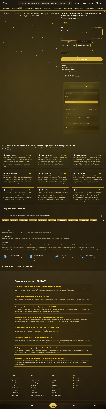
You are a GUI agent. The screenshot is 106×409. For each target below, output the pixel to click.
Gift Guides (15, 378)
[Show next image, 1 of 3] (56, 48)
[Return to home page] (9, 3)
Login (32, 406)
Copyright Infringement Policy (25, 266)
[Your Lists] (97, 3)
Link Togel (15, 390)
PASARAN (67, 91)
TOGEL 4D (100, 8)
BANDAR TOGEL (79, 8)
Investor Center (35, 380)
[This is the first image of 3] (6, 48)
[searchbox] (53, 216)
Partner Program (35, 383)
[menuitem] (6, 8)
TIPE (83, 91)
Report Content (9, 266)
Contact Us (55, 392)
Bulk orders (15, 395)
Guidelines (54, 385)
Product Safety (56, 387)
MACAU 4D (38, 8)
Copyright (54, 390)
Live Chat (95, 406)
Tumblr (78, 385)
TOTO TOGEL (57, 8)
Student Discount (17, 387)
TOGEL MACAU (90, 8)
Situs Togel (34, 387)
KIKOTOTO (6, 8)
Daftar (53, 406)
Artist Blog (34, 392)
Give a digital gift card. (76, 70)
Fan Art (14, 380)
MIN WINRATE (67, 96)
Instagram (78, 378)
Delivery (54, 378)
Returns (54, 380)
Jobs (32, 390)
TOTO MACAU (29, 8)
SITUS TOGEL (47, 8)
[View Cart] (101, 3)
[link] (5, 220)
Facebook (78, 380)
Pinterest (78, 388)
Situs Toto (15, 392)
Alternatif (74, 406)
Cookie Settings (56, 395)
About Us (33, 378)
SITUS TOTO (17, 8)
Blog (13, 385)
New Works (15, 383)
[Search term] (69, 3)
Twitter (78, 383)
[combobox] (45, 3)
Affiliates (33, 385)
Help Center (55, 383)
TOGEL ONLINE (68, 8)
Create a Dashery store (37, 395)
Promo (11, 406)
